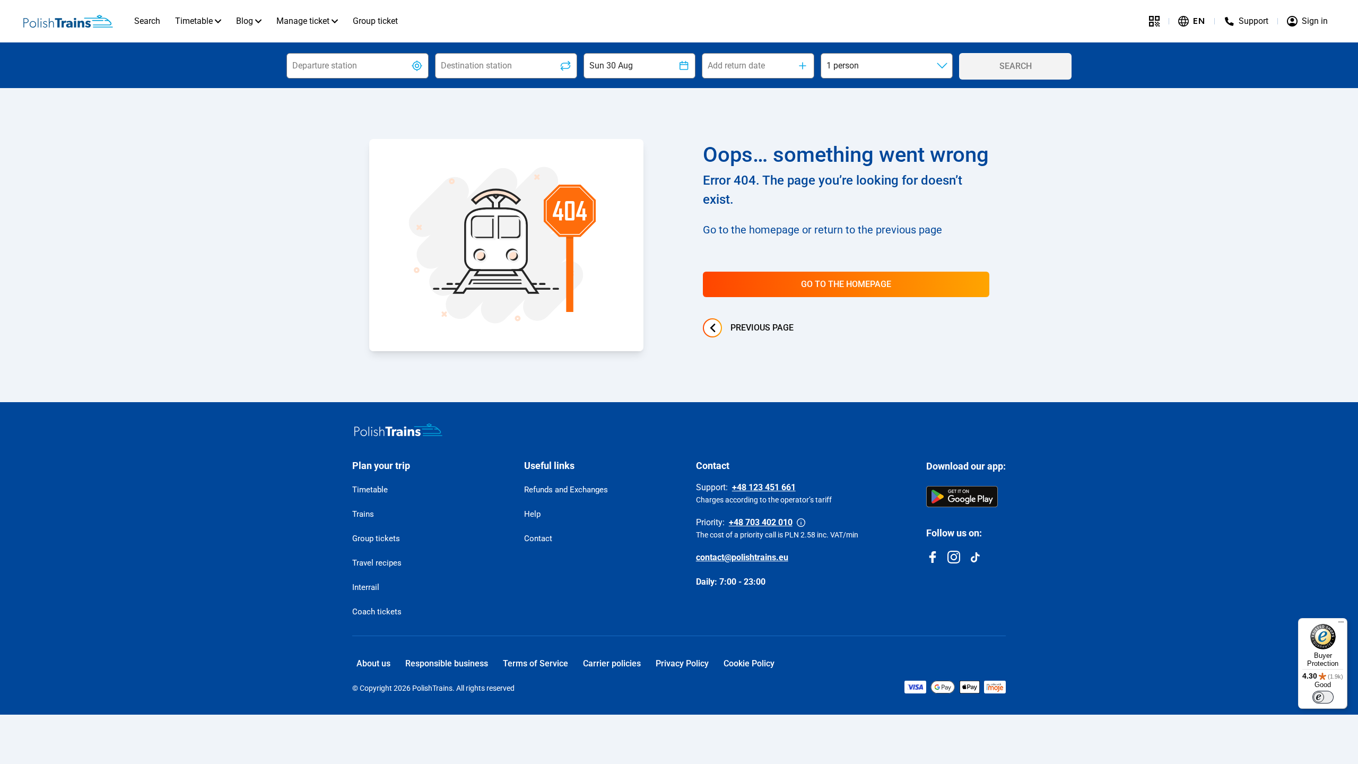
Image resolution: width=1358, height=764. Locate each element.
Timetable (194, 21)
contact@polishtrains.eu (742, 557)
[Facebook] (932, 557)
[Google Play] (962, 496)
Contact (538, 538)
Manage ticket (302, 21)
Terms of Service (535, 663)
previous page (762, 328)
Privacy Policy (682, 663)
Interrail (365, 587)
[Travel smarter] (1154, 21)
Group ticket (375, 21)
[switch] (1323, 697)
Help (532, 514)
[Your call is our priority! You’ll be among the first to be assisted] (801, 522)
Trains (363, 514)
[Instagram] (953, 557)
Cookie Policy (749, 663)
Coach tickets (377, 612)
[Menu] (1341, 624)
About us (373, 663)
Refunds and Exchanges (566, 489)
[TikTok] (975, 557)
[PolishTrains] (398, 429)
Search (147, 21)
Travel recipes (377, 563)
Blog (244, 21)
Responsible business (446, 663)
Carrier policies (612, 663)
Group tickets (376, 538)
